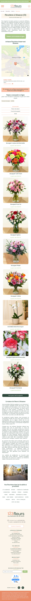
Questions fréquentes (16, 561)
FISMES (5, 494)
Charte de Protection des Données (16, 536)
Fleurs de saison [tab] (15, 109)
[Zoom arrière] (28, 49)
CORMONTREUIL (6, 492)
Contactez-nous (15, 560)
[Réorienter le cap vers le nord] (28, 51)
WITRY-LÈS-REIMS (15, 502)
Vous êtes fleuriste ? (16, 553)
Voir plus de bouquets (15, 395)
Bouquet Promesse (16, 388)
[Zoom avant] (28, 47)
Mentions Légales (16, 537)
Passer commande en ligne (16, 36)
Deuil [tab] (15, 113)
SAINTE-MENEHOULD (19, 497)
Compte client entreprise (16, 550)
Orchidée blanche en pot (15, 327)
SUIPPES (26, 497)
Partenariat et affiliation (16, 552)
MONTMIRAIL (11, 494)
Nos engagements (16, 533)
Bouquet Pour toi (15, 204)
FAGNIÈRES (25, 492)
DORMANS (14, 492)
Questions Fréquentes (16, 526)
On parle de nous (16, 542)
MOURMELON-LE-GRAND (21, 494)
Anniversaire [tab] (15, 106)
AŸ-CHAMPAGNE (6, 489)
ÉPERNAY (19, 492)
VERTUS (13, 499)
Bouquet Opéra (15, 235)
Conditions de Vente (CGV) (16, 534)
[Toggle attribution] (28, 75)
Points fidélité (16, 551)
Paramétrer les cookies (16, 538)
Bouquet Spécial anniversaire (15, 357)
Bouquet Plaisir (15, 265)
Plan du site (15, 562)
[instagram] (19, 587)
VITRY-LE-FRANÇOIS (21, 499)
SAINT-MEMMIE (10, 497)
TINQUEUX (8, 499)
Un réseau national (16, 539)
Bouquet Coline (16, 296)
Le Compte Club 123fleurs (15, 548)
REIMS (3, 497)
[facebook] (22, 587)
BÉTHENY (13, 489)
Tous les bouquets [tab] (15, 111)
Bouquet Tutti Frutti (16, 174)
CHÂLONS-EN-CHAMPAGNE (22, 489)
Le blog (15, 541)
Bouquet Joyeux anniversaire (15, 143)
